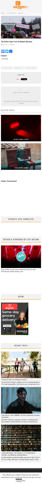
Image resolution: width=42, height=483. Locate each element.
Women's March (31, 68)
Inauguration (19, 68)
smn (4, 44)
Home (2, 13)
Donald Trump (7, 68)
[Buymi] (14, 335)
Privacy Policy (21, 480)
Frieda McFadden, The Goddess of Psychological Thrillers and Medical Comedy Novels (18, 454)
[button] (21, 27)
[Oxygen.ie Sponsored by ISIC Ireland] (21, 267)
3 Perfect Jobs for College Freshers (14, 380)
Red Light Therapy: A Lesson (21, 139)
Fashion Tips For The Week (21, 92)
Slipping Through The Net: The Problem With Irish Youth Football (21, 102)
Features (12, 44)
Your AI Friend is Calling (21, 168)
